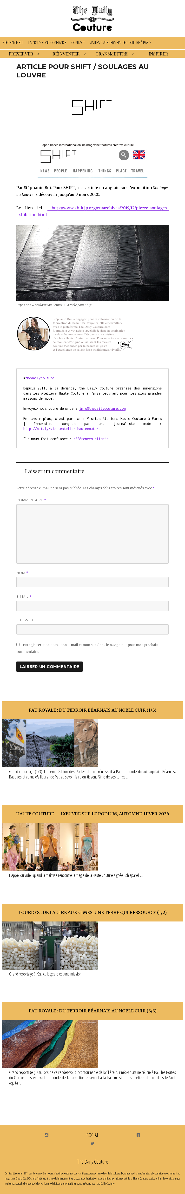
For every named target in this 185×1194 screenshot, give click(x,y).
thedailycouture (39, 378)
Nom (22, 573)
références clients (90, 439)
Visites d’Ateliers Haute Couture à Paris (120, 42)
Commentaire (31, 500)
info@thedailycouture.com (102, 408)
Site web (24, 620)
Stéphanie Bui (12, 42)
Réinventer (66, 54)
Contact (78, 42)
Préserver (21, 54)
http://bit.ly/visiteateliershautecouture (61, 429)
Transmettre (112, 54)
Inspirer (158, 54)
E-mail (24, 596)
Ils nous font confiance (47, 42)
